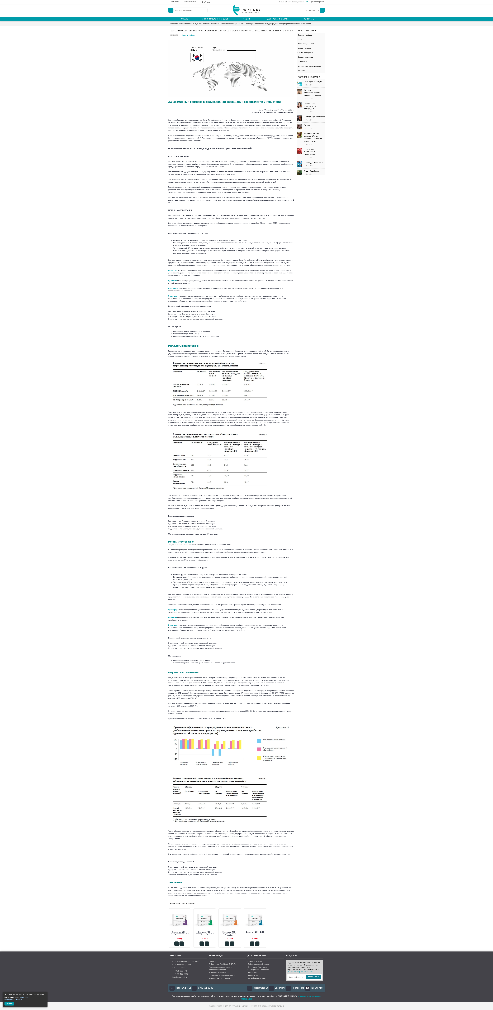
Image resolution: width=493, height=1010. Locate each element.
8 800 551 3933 (178, 968)
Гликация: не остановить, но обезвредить (310, 105)
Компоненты (302, 62)
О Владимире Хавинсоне (314, 117)
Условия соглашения (217, 970)
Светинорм (173, 288)
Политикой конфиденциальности (300, 972)
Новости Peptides (304, 35)
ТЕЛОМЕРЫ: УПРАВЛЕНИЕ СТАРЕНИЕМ (309, 151)
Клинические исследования (309, 66)
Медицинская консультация (220, 978)
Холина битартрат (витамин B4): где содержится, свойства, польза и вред (313, 137)
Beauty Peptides (304, 48)
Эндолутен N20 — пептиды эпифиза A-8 (179, 933)
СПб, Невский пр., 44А (181, 965)
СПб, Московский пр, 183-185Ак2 (186, 961)
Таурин (307, 125)
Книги (299, 39)
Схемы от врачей (255, 961)
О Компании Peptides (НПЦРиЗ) (222, 964)
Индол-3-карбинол (311, 171)
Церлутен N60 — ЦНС (255, 932)
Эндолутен (173, 296)
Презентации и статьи (306, 44)
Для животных (253, 975)
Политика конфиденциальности (222, 975)
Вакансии (301, 70)
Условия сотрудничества (219, 972)
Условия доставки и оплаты (220, 967)
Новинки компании (305, 57)
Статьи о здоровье (305, 53)
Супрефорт (173, 610)
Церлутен (172, 280)
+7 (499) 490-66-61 (180, 974)
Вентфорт (172, 270)
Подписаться (313, 977)
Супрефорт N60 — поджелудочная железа (229, 934)
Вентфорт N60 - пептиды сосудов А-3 (205, 933)
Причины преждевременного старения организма (312, 92)
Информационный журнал (259, 964)
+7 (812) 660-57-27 (180, 971)
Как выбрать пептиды (313, 82)
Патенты (212, 961)
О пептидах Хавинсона (313, 163)
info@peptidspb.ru (179, 977)
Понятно (9, 1004)
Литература (252, 972)
